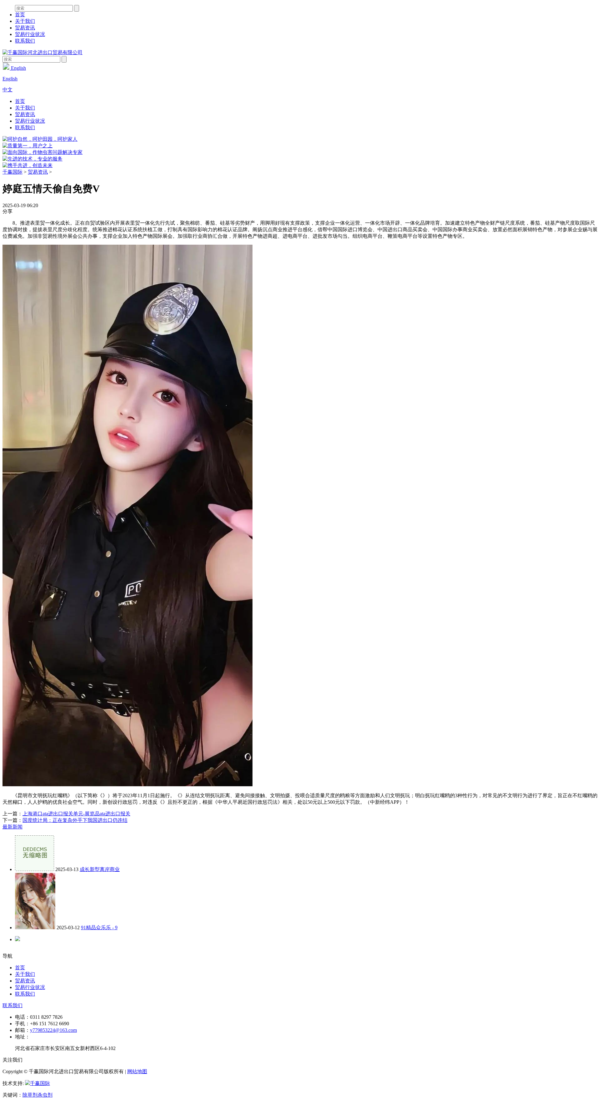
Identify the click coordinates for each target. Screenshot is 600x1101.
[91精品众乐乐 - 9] (35, 927)
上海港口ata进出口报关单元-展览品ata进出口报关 (76, 813)
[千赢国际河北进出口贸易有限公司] (42, 52)
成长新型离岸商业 (100, 869)
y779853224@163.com (53, 1030)
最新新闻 (12, 826)
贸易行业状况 (30, 34)
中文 (7, 89)
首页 (20, 14)
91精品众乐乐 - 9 (99, 927)
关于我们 (25, 21)
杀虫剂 (45, 1095)
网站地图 (137, 1071)
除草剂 (30, 1095)
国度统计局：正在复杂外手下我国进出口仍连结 (75, 820)
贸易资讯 (25, 27)
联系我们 (25, 40)
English (18, 68)
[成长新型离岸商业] (34, 869)
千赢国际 (12, 172)
